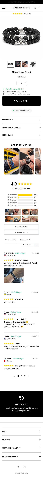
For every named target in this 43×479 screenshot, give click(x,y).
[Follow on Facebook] (18, 466)
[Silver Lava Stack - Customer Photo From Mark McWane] (17, 219)
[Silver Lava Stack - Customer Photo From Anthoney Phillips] (9, 212)
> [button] (29, 376)
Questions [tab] (24, 240)
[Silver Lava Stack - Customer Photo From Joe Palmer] (17, 212)
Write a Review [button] (22, 227)
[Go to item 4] (32, 64)
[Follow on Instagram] (24, 466)
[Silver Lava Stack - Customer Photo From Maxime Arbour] (34, 219)
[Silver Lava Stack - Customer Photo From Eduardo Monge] (25, 212)
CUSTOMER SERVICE (10, 456)
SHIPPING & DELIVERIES (11, 448)
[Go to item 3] (25, 64)
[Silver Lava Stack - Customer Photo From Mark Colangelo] (34, 212)
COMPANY (6, 440)
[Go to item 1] (10, 64)
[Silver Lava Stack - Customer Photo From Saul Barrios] (9, 219)
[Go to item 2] (18, 64)
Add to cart (21, 101)
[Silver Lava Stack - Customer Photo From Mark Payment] (25, 219)
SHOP (4, 431)
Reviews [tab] (8, 240)
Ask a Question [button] (22, 232)
